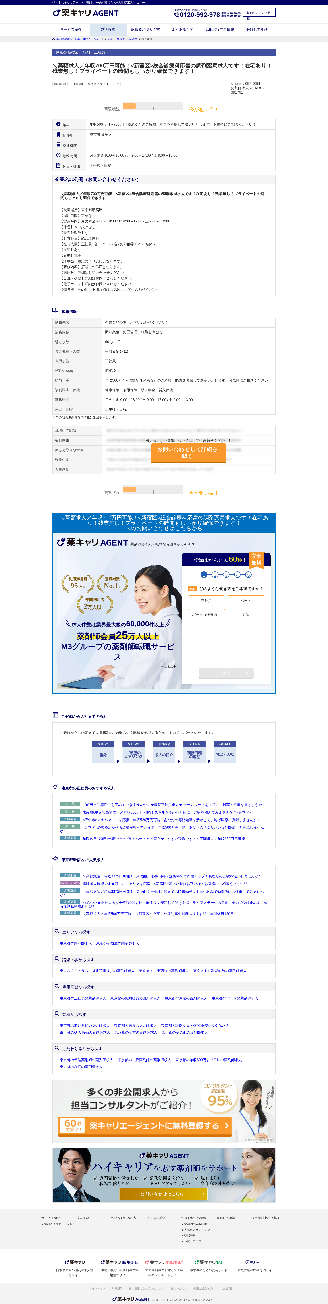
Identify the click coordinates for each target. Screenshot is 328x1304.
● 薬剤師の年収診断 (194, 1224)
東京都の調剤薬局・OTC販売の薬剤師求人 (195, 1025)
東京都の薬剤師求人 (76, 943)
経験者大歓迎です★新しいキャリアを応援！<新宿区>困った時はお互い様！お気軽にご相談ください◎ (165, 884)
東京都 (121, 39)
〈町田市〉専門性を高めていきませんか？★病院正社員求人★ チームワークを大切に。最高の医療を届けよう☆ (172, 805)
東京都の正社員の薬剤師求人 (83, 998)
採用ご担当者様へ (204, 1288)
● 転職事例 (188, 1235)
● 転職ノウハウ (191, 1241)
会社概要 (227, 1288)
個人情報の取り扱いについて (146, 1288)
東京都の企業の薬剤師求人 (135, 1032)
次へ (226, 673)
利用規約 (117, 1288)
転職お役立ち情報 (220, 29)
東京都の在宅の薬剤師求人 (81, 1067)
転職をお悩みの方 (145, 29)
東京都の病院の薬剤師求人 (135, 1025)
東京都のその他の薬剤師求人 (185, 1032)
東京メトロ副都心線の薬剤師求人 (220, 971)
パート (246, 601)
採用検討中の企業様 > (258, 13)
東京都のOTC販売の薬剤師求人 (85, 1032)
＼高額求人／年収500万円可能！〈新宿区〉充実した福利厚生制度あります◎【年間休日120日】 (160, 914)
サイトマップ (97, 1288)
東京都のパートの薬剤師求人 (235, 998)
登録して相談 (257, 29)
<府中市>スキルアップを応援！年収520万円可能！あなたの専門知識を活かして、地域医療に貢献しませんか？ (171, 820)
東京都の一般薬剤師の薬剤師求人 (144, 1060)
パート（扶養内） (206, 614)
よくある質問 (182, 29)
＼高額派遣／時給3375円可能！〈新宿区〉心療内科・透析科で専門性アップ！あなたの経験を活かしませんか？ (172, 876)
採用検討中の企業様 (265, 1217)
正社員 (206, 601)
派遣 (245, 614)
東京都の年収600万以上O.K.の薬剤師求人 (208, 1060)
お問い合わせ (179, 1288)
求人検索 (108, 29)
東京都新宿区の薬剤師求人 (117, 943)
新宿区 (133, 39)
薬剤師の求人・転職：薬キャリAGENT (79, 39)
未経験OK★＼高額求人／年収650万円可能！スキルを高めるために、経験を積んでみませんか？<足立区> (167, 812)
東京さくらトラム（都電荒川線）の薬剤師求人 (97, 971)
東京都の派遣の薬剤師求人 (186, 998)
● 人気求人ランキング (195, 1230)
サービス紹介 (71, 29)
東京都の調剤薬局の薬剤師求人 (85, 1025)
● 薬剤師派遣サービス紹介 (58, 1224)
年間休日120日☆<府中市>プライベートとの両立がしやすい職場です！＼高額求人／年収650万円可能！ (166, 839)
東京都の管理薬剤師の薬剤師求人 (86, 1060)
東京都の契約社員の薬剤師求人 (135, 998)
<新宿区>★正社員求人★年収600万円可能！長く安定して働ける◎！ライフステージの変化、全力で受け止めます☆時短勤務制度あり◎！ (164, 904)
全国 (110, 39)
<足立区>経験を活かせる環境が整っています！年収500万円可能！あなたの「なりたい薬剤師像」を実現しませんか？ (162, 829)
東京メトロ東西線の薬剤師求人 (164, 971)
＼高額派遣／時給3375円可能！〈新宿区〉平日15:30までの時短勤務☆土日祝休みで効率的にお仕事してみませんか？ (162, 893)
